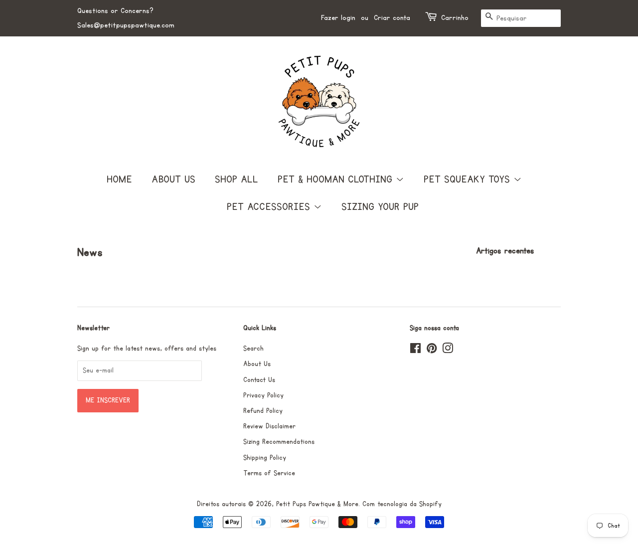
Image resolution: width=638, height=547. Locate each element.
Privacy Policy (263, 395)
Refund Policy (263, 410)
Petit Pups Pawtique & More (317, 504)
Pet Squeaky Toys (468, 179)
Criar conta (392, 17)
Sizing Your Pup (380, 206)
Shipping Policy (264, 457)
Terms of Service (269, 473)
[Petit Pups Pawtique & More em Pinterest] (431, 350)
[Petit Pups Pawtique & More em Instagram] (447, 350)
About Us (173, 179)
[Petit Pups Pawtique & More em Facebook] (415, 350)
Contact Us (259, 379)
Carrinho (455, 17)
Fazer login (338, 17)
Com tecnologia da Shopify (402, 504)
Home (119, 179)
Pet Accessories (270, 206)
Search (253, 348)
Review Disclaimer (269, 426)
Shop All (236, 179)
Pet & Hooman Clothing (337, 179)
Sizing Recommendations (279, 441)
